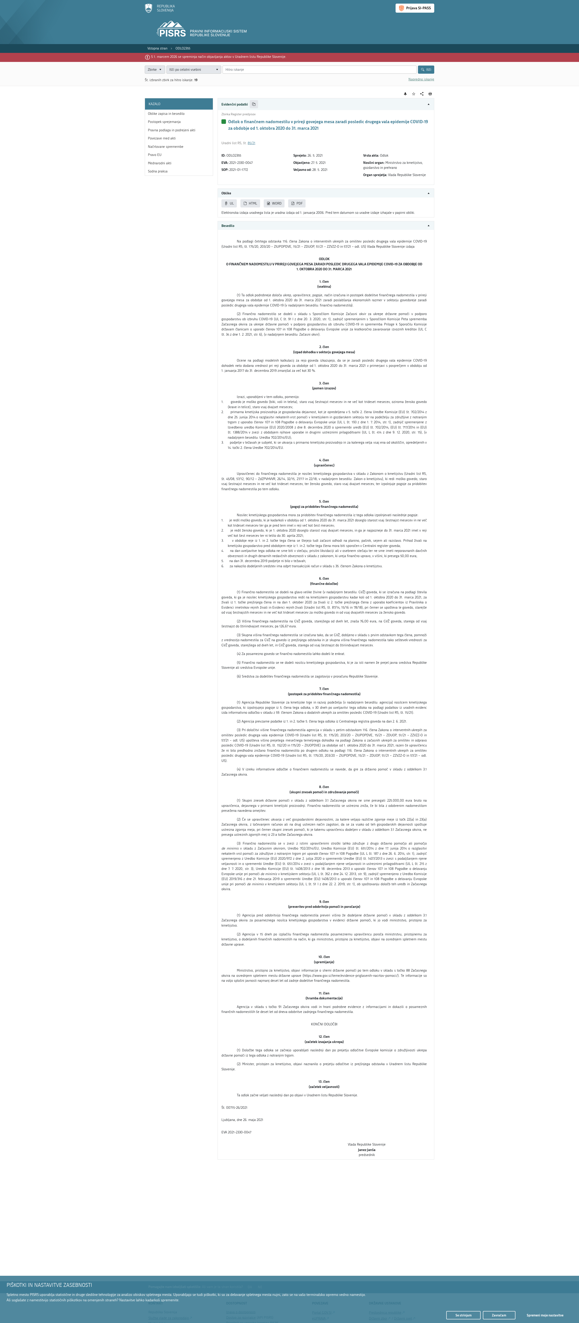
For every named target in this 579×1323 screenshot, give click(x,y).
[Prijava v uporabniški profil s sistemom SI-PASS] (415, 8)
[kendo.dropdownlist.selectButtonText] (217, 70)
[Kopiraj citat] (254, 104)
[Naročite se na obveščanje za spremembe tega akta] (405, 94)
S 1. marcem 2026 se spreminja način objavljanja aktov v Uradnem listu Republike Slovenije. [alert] (218, 57)
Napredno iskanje (421, 79)
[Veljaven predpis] (223, 121)
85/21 (251, 143)
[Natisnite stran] (430, 94)
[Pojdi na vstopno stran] (160, 12)
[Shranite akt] (414, 94)
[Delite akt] (422, 94)
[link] (157, 48)
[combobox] (193, 70)
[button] (326, 104)
